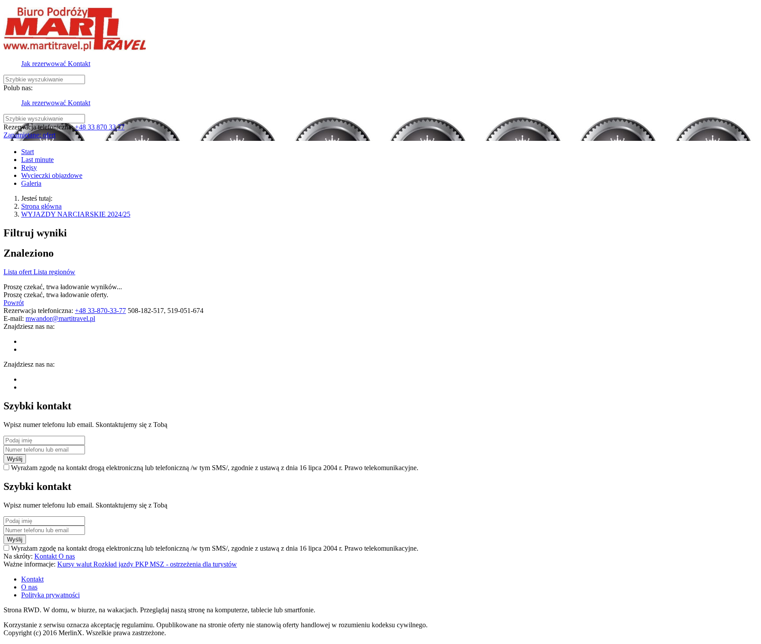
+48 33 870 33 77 (100, 127)
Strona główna (41, 206)
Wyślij (14, 459)
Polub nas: (18, 88)
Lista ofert (18, 272)
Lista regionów (54, 272)
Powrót (14, 302)
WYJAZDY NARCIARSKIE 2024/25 (75, 214)
